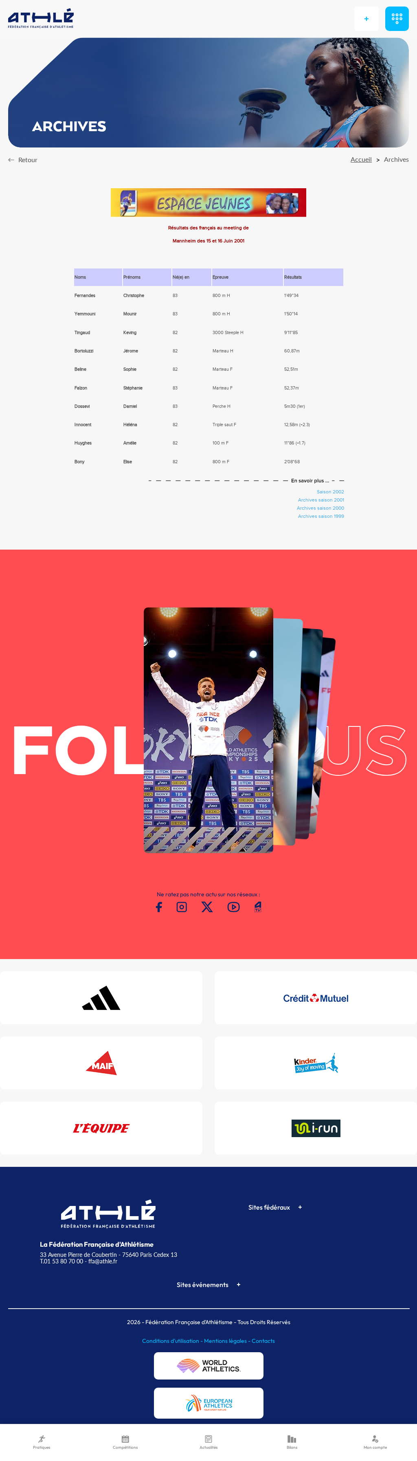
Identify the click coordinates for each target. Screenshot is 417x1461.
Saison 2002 (330, 492)
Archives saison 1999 (321, 516)
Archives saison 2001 (321, 500)
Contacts (263, 1340)
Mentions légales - (228, 1340)
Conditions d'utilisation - (173, 1340)
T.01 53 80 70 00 (61, 1261)
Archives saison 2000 (320, 508)
